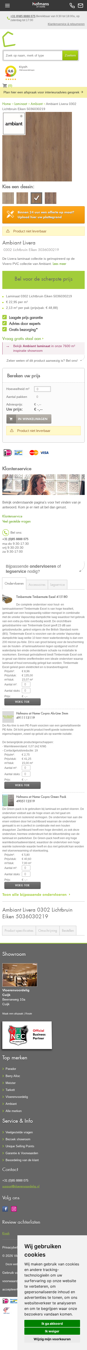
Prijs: (7, 696)
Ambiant (36, 103)
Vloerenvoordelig (17, 1097)
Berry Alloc (13, 1076)
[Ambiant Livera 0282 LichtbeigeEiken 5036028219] (8, 198)
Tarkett (10, 1090)
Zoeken (70, 55)
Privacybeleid (12, 1247)
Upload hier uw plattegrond (46, 214)
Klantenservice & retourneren (66, 24)
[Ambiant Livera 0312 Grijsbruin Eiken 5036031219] (50, 198)
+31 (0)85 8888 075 (22, 16)
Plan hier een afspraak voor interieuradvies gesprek (41, 92)
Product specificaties (19, 930)
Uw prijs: (14, 409)
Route (28, 1013)
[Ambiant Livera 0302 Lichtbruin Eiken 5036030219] (37, 147)
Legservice (57, 584)
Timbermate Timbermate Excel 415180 (42, 597)
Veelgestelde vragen (19, 1132)
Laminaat (20, 103)
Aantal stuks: (12, 690)
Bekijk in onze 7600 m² (44, 348)
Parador (11, 1069)
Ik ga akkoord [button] (52, 1323)
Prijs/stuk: (10, 675)
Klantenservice (12, 516)
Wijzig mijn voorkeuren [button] (52, 1339)
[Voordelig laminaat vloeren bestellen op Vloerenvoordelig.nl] (9, 39)
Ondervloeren (14, 583)
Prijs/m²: (9, 671)
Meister (11, 1083)
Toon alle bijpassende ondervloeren (34, 894)
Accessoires (37, 584)
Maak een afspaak (12, 1013)
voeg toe (22, 702)
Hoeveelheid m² (17, 389)
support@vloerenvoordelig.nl (20, 1186)
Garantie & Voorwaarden (22, 1153)
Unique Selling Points (20, 1146)
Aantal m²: (10, 684)
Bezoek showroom (18, 1139)
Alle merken (14, 1111)
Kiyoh (6, 1233)
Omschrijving (47, 930)
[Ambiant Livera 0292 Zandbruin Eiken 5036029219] (22, 198)
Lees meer (59, 263)
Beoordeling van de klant (22, 1160)
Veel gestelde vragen (16, 521)
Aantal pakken (16, 397)
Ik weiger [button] (52, 1331)
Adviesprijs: (14, 404)
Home (6, 103)
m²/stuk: (9, 679)
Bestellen (68, 930)
